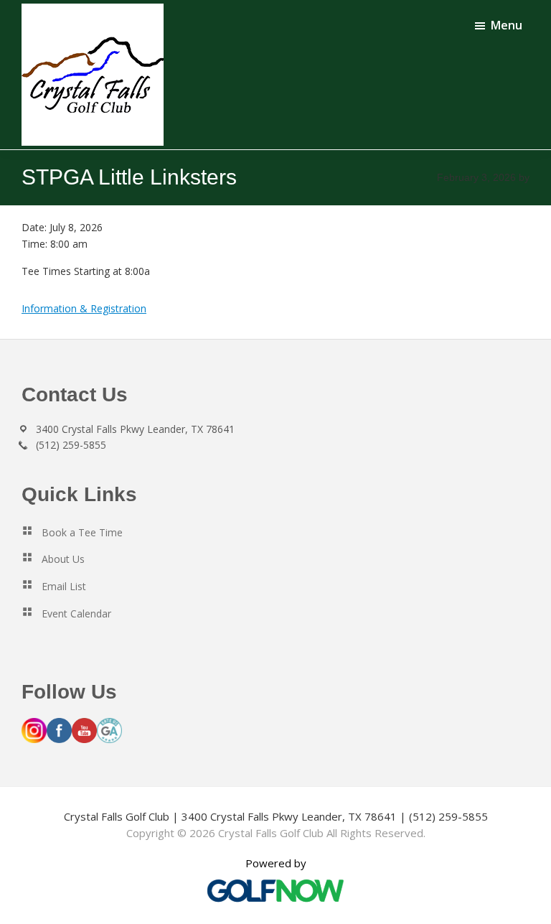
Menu (506, 25)
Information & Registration (84, 308)
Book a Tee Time (82, 532)
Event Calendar (76, 613)
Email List (64, 586)
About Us (63, 559)
